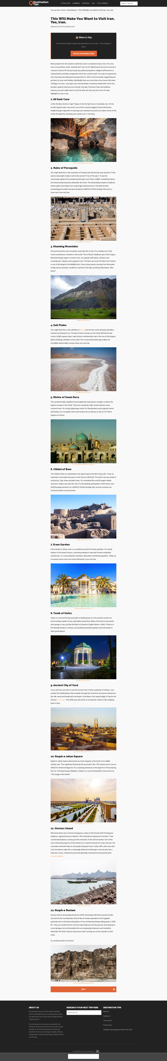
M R (77, 320)
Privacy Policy (107, 1025)
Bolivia (82, 330)
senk (77, 392)
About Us (106, 1011)
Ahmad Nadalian (57, 856)
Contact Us (106, 1016)
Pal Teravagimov (77, 464)
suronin (77, 242)
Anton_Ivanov (77, 163)
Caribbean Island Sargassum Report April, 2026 (117, 1029)
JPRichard (77, 608)
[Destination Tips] (39, 3)
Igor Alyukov (77, 751)
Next (83, 989)
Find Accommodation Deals (83, 53)
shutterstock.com (88, 163)
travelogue (61, 700)
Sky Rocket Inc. (90, 1051)
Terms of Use (107, 1020)
